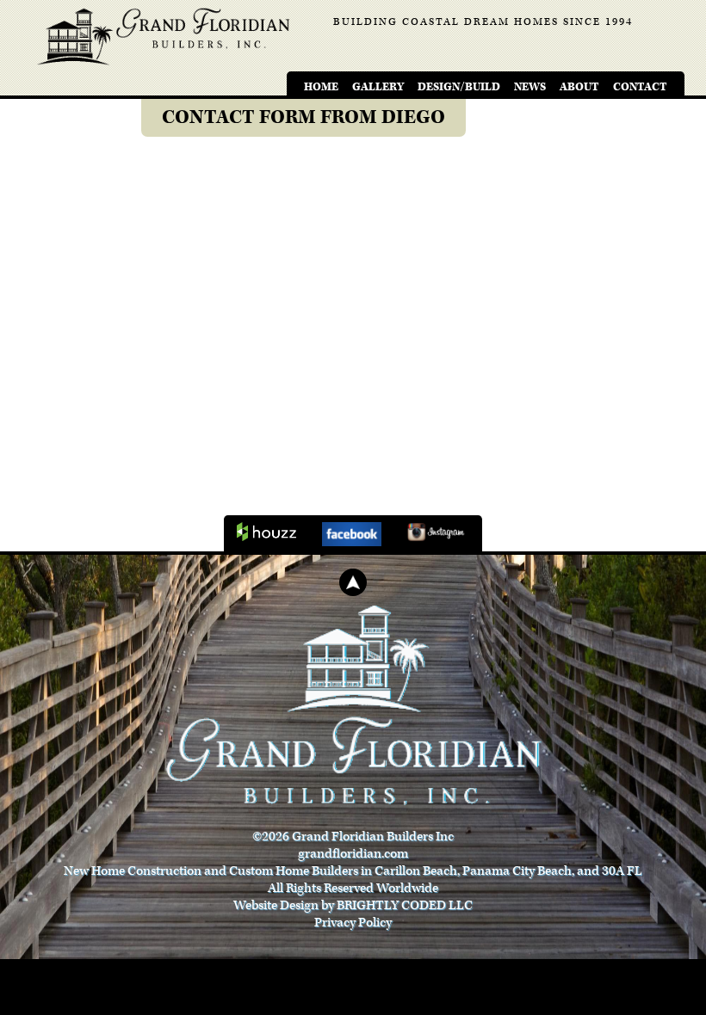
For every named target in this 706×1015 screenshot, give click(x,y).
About (579, 87)
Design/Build (459, 87)
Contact (640, 87)
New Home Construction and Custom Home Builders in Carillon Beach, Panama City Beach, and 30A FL (353, 871)
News (530, 87)
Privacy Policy (353, 922)
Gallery (378, 87)
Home (321, 87)
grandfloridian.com (353, 854)
